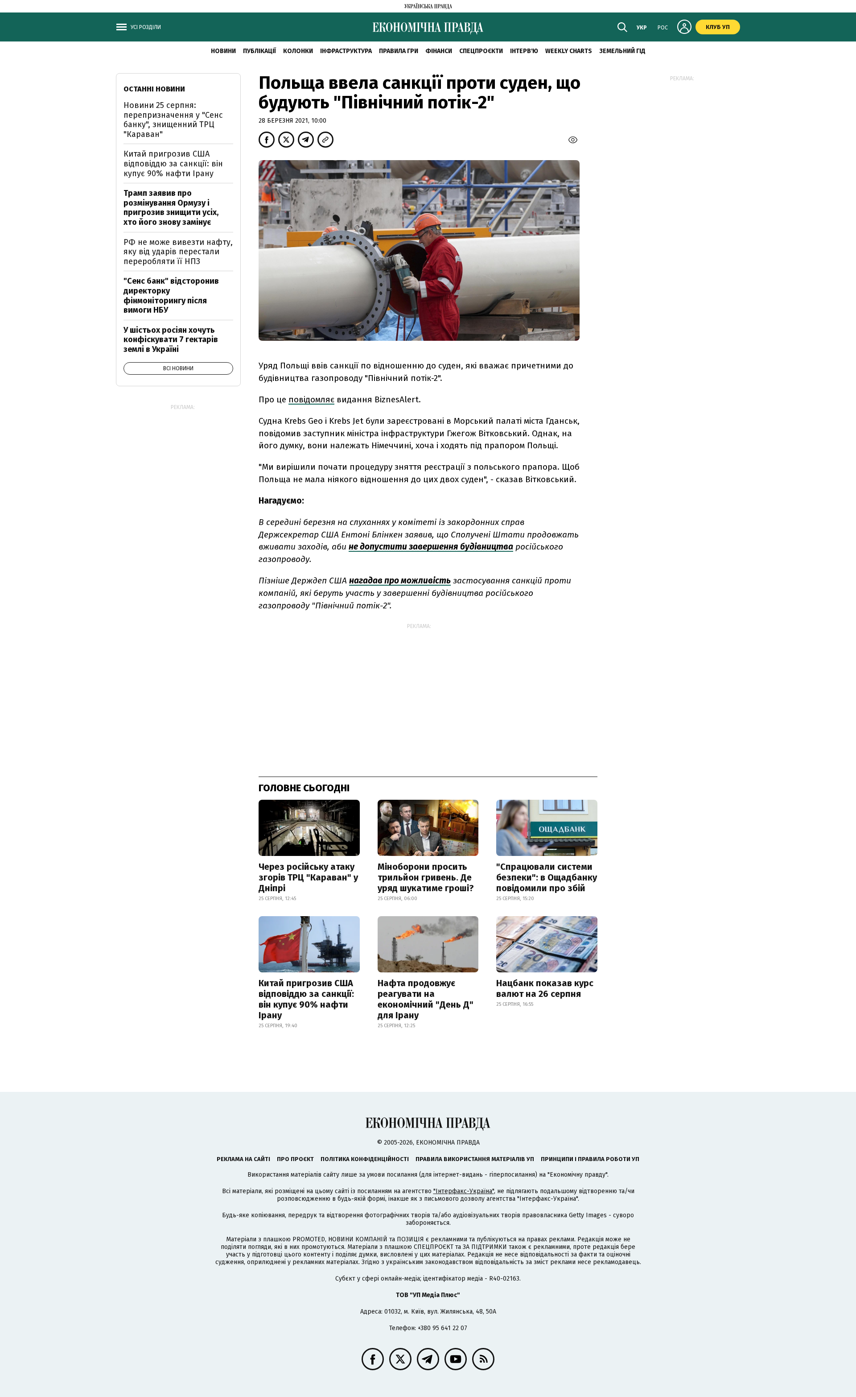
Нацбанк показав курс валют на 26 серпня (544, 988)
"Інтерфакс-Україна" (463, 1191)
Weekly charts (568, 51)
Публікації (259, 51)
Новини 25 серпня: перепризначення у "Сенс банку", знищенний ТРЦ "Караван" (173, 119)
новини (223, 51)
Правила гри (398, 51)
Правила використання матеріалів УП (475, 1159)
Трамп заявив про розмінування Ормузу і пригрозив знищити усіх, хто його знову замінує (170, 207)
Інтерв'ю (524, 51)
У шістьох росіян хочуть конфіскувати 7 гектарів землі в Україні (170, 339)
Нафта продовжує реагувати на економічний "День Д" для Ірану (425, 999)
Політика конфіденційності (365, 1159)
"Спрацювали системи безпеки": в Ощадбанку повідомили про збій (546, 877)
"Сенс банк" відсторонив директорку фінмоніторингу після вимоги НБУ (171, 295)
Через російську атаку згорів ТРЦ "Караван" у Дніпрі (308, 877)
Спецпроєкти (481, 51)
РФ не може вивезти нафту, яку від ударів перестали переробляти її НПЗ (178, 251)
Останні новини (154, 89)
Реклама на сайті (243, 1159)
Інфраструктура (346, 51)
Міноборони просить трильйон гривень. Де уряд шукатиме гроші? (426, 877)
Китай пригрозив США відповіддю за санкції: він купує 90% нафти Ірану (306, 999)
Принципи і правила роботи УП (590, 1159)
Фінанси (438, 51)
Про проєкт (295, 1159)
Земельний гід (622, 51)
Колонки (298, 51)
